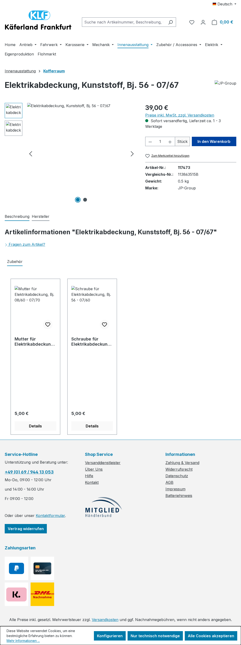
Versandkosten (105, 619)
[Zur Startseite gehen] (38, 21)
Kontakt (92, 482)
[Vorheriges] (30, 153)
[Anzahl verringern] (150, 141)
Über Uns (94, 469)
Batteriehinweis (178, 495)
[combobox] (123, 22)
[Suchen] (170, 22)
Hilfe (89, 475)
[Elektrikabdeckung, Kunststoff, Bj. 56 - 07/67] (81, 153)
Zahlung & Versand (182, 462)
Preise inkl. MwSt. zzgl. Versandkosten (179, 115)
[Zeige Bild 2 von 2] (85, 200)
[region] (70, 153)
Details (35, 426)
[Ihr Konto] (203, 22)
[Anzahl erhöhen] (170, 141)
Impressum (175, 489)
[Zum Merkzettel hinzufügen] (47, 324)
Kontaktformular (50, 515)
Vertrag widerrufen (26, 528)
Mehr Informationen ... (23, 641)
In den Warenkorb (213, 141)
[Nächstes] (132, 153)
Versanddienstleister (102, 462)
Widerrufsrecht (179, 469)
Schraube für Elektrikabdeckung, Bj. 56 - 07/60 (91, 341)
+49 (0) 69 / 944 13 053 (29, 471)
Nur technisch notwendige (155, 635)
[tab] (17, 216)
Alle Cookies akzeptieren (211, 635)
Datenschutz (176, 475)
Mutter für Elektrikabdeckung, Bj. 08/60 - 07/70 (35, 341)
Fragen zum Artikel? (27, 244)
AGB (169, 482)
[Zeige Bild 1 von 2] (78, 200)
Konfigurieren (110, 635)
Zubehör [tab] (15, 261)
